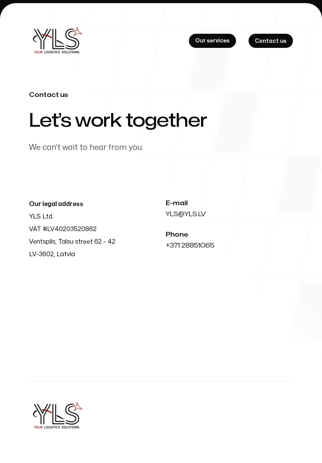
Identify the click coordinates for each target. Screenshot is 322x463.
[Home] (57, 41)
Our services (212, 40)
